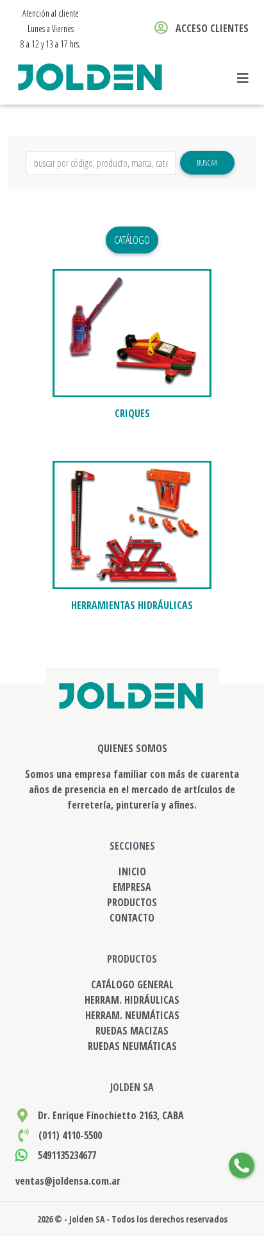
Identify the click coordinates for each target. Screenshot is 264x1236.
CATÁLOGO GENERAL (132, 984)
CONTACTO (132, 918)
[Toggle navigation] (246, 78)
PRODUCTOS (132, 902)
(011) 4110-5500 (70, 1135)
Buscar (207, 162)
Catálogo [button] (132, 240)
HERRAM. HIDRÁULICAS (132, 1000)
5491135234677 (67, 1155)
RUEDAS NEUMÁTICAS (132, 1046)
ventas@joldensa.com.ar (67, 1181)
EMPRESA (132, 887)
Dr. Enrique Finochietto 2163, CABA (111, 1115)
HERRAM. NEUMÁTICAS (132, 1015)
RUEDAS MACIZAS (132, 1031)
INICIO (132, 871)
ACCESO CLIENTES (211, 28)
